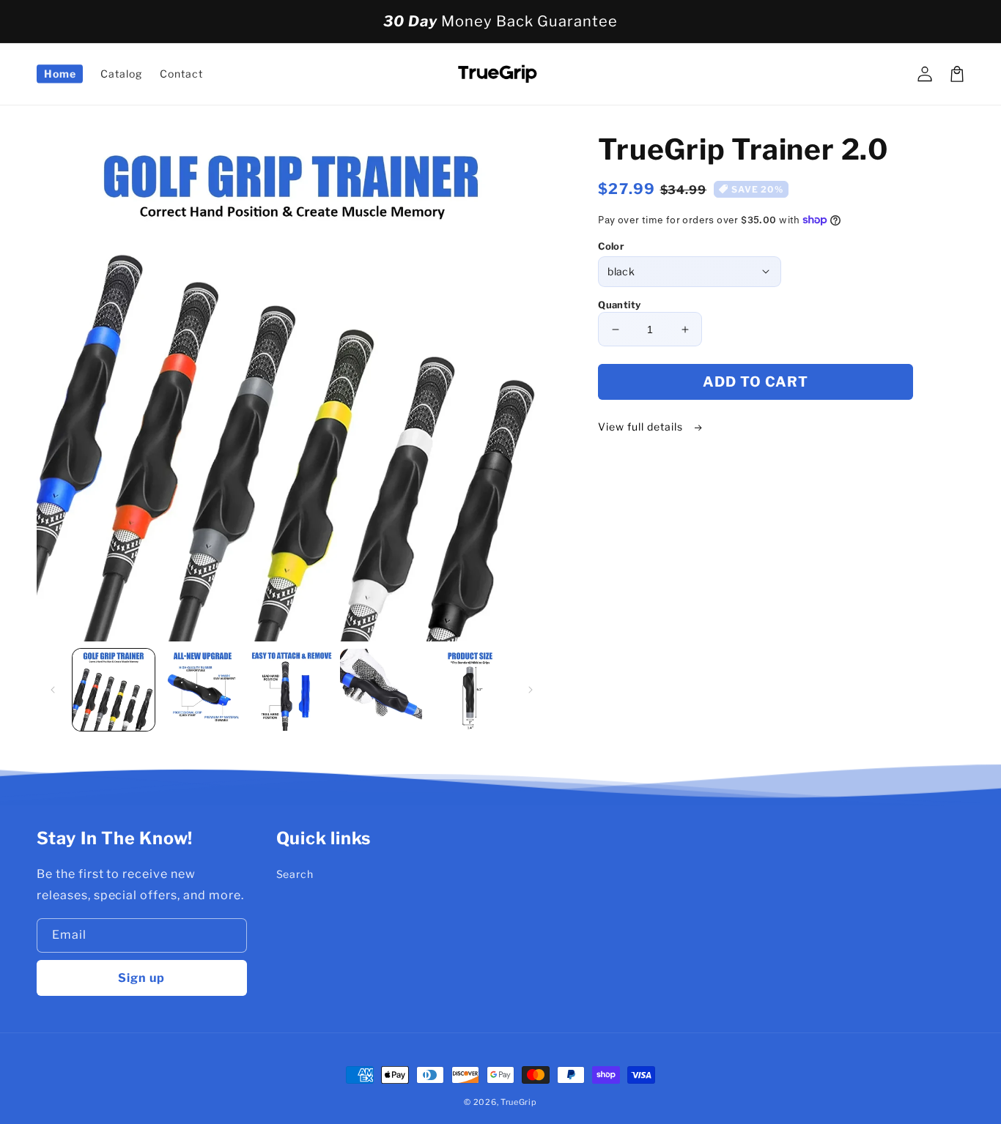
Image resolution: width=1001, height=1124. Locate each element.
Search (295, 874)
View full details (641, 426)
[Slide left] (53, 690)
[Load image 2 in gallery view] (203, 690)
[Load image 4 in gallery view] (381, 690)
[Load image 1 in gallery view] (114, 690)
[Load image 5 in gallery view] (470, 690)
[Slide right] (530, 690)
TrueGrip (518, 1102)
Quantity (619, 304)
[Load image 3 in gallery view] (292, 690)
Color (611, 246)
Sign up (141, 978)
